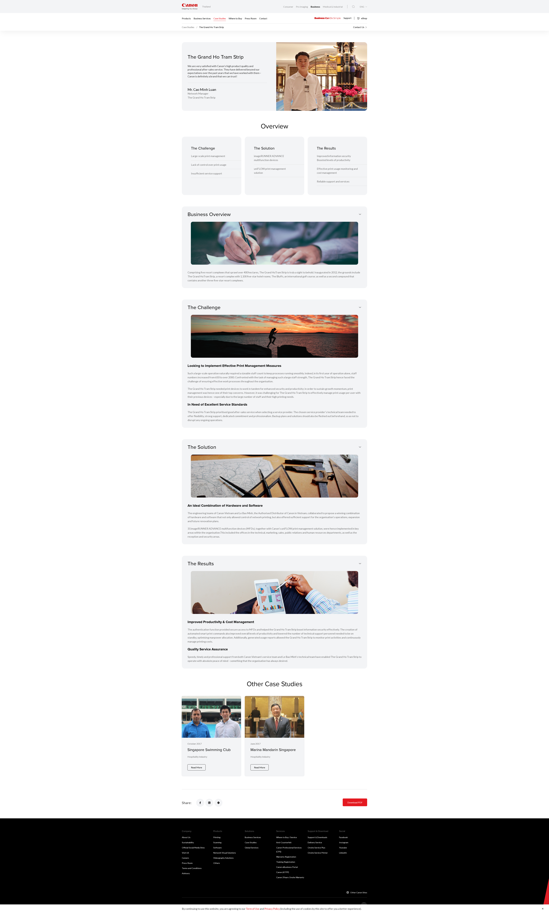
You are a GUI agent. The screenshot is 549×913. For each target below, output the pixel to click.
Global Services (251, 847)
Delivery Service (315, 842)
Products (186, 18)
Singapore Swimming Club (209, 749)
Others (216, 863)
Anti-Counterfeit (284, 842)
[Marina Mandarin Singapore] (274, 736)
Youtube (343, 847)
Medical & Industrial (333, 6)
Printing (216, 837)
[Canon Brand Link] (189, 6)
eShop (364, 18)
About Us (186, 837)
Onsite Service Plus (316, 847)
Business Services (202, 18)
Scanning (217, 842)
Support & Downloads (317, 837)
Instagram (343, 842)
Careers (185, 858)
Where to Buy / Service (286, 837)
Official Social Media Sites (193, 847)
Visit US (185, 853)
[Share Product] (218, 803)
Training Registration (285, 862)
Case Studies (219, 18)
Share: (187, 803)
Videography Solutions (223, 858)
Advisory (186, 873)
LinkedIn (343, 853)
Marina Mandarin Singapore (273, 749)
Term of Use (252, 908)
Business (316, 6)
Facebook (343, 837)
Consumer (288, 6)
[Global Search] (353, 6)
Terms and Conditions (192, 868)
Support (347, 18)
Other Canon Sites (358, 892)
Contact (263, 18)
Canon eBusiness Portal (287, 867)
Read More (196, 767)
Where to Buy (235, 18)
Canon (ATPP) (282, 872)
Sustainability (188, 842)
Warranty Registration (286, 857)
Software (217, 847)
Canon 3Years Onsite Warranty (290, 877)
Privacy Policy (272, 908)
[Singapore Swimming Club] (211, 736)
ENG (362, 7)
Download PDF (354, 802)
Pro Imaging (302, 6)
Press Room (250, 18)
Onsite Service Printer (318, 853)
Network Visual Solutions (224, 853)
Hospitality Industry (197, 756)
